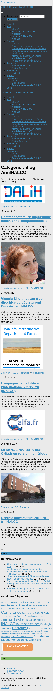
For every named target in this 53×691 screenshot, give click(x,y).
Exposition (12, 616)
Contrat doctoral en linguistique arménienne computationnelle (26, 219)
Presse (43, 633)
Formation (11, 41)
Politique (21, 633)
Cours (24, 613)
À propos (11, 668)
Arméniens (4, 609)
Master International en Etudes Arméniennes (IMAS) (26, 57)
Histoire (18, 619)
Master (20, 631)
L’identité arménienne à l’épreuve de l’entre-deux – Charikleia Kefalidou (28, 577)
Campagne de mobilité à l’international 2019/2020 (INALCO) (20, 387)
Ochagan (44, 631)
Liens (14, 80)
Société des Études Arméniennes (17, 7)
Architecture (32, 602)
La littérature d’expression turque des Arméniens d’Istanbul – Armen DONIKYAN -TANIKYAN (28, 571)
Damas (29, 613)
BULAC (24, 609)
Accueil (10, 24)
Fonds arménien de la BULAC (26, 61)
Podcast (16, 73)
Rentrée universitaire (22, 636)
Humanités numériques (34, 620)
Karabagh (45, 624)
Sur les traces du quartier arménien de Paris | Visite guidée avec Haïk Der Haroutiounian (28, 582)
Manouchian (46, 628)
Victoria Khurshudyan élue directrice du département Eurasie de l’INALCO (22, 302)
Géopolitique (6, 620)
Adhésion (16, 34)
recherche (5, 636)
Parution (4, 634)
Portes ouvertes (32, 633)
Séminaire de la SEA (22, 66)
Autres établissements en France (28, 46)
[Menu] (2, 12)
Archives (16, 39)
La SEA (15, 29)
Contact (10, 88)
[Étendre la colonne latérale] (2, 549)
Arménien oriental (38, 605)
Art (10, 609)
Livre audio (33, 628)
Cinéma (30, 609)
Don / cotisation (14, 673)
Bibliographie (18, 83)
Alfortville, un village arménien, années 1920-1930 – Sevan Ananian (28, 589)
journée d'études (28, 624)
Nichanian (27, 631)
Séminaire (35, 639)
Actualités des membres (23, 31)
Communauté (38, 609)
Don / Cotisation (17, 646)
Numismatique (35, 631)
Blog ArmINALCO (9, 206)
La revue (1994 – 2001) (23, 36)
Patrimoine (12, 634)
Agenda (10, 75)
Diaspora (37, 612)
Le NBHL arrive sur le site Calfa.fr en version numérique (24, 451)
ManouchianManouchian (9, 631)
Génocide (47, 616)
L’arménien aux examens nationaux (29, 48)
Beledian (16, 608)
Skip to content (8, 2)
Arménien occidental (14, 605)
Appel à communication (13, 602)
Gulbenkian (38, 616)
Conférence (11, 612)
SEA (9, 26)
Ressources (12, 78)
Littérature (19, 628)
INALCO (16, 43)
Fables (20, 616)
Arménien (44, 602)
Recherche (12, 63)
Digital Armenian (20, 68)
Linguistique (6, 628)
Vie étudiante (13, 70)
